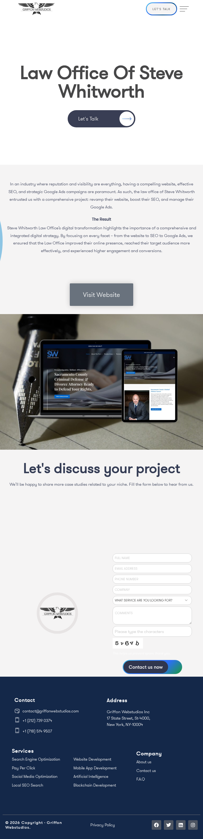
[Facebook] (156, 825)
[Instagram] (193, 825)
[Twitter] (168, 825)
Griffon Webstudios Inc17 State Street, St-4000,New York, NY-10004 (128, 718)
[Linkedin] (181, 825)
